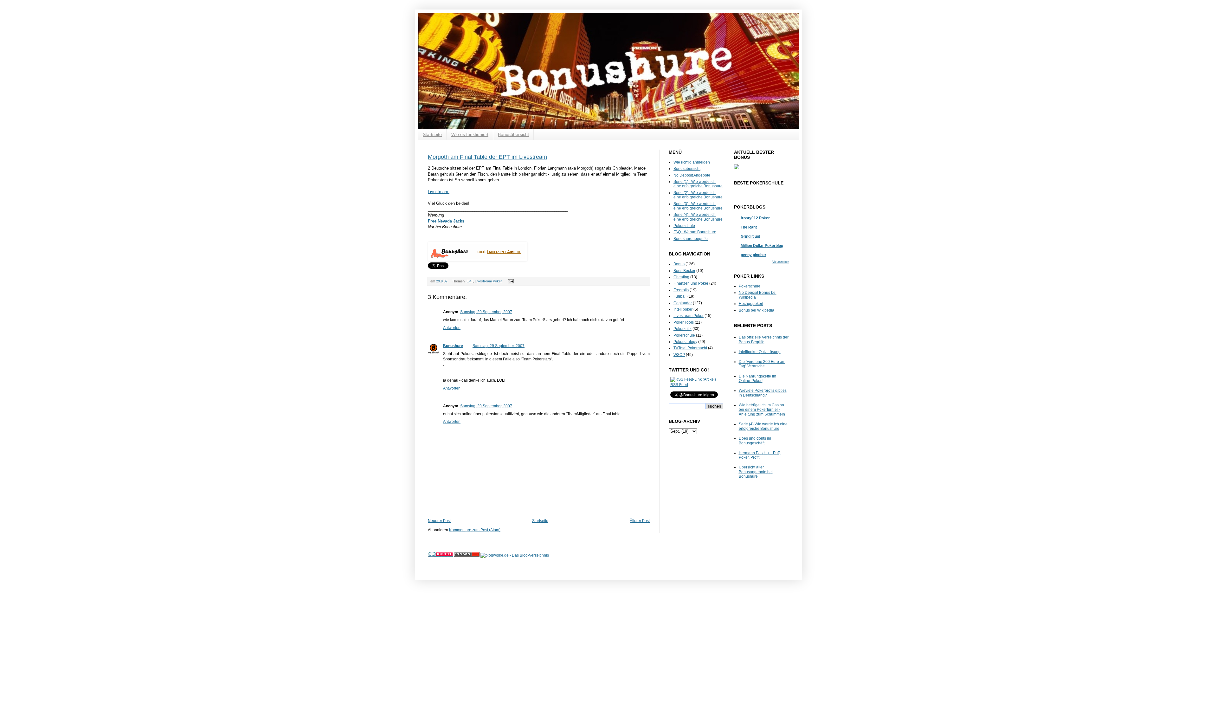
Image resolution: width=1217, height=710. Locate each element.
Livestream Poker (488, 281)
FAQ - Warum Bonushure (694, 232)
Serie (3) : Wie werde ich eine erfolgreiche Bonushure (698, 206)
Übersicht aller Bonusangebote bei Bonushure (756, 472)
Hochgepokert (751, 303)
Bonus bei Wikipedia (756, 310)
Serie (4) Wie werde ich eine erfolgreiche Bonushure (763, 426)
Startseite (432, 134)
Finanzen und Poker (690, 283)
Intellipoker (682, 309)
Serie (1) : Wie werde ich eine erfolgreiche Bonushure (698, 183)
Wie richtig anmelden (691, 162)
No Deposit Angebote (691, 175)
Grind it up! (750, 236)
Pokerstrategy (685, 341)
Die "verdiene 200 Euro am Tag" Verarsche (762, 363)
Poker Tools (683, 322)
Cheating (681, 277)
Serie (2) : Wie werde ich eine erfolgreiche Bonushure (698, 194)
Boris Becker (684, 270)
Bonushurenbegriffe (690, 238)
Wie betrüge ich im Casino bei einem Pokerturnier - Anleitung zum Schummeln (762, 409)
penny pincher (753, 255)
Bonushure (453, 346)
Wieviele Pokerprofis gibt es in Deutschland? (763, 392)
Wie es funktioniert (469, 134)
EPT (470, 281)
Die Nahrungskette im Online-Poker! (757, 378)
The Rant (749, 227)
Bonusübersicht (513, 134)
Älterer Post (640, 521)
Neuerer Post (439, 521)
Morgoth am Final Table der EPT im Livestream (487, 157)
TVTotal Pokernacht (690, 348)
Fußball (679, 296)
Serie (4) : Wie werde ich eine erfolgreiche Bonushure (698, 216)
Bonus (679, 264)
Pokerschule (684, 225)
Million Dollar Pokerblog (762, 245)
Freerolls (681, 290)
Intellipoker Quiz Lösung (760, 352)
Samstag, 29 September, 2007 (486, 312)
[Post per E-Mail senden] (510, 281)
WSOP (679, 354)
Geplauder (682, 303)
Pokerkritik (682, 328)
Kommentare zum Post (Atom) (474, 530)
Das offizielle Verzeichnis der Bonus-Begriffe (764, 339)
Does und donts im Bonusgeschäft (755, 440)
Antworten (451, 328)
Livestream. (438, 191)
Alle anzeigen (780, 261)
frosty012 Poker (755, 218)
